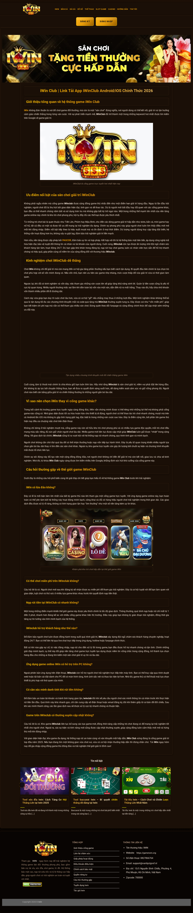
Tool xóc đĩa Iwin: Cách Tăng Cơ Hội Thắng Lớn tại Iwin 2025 (44, 801)
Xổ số (80, 9)
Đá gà (72, 9)
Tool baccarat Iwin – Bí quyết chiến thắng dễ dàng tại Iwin (95, 801)
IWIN (57, 9)
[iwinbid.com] (36, 9)
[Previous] (22, 785)
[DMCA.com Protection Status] (32, 884)
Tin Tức (133, 9)
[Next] (169, 785)
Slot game (101, 9)
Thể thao (89, 9)
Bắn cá (64, 9)
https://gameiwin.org (146, 853)
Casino (111, 9)
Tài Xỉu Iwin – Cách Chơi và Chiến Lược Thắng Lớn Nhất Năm (146, 801)
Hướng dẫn (122, 9)
